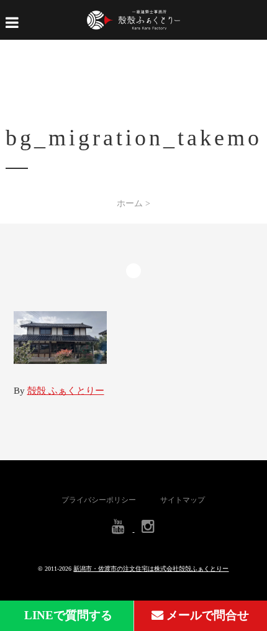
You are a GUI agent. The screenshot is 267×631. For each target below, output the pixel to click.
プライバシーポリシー (98, 500)
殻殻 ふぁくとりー (65, 391)
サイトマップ (182, 500)
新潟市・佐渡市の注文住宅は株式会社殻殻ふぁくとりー (151, 568)
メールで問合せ (206, 615)
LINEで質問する (66, 615)
